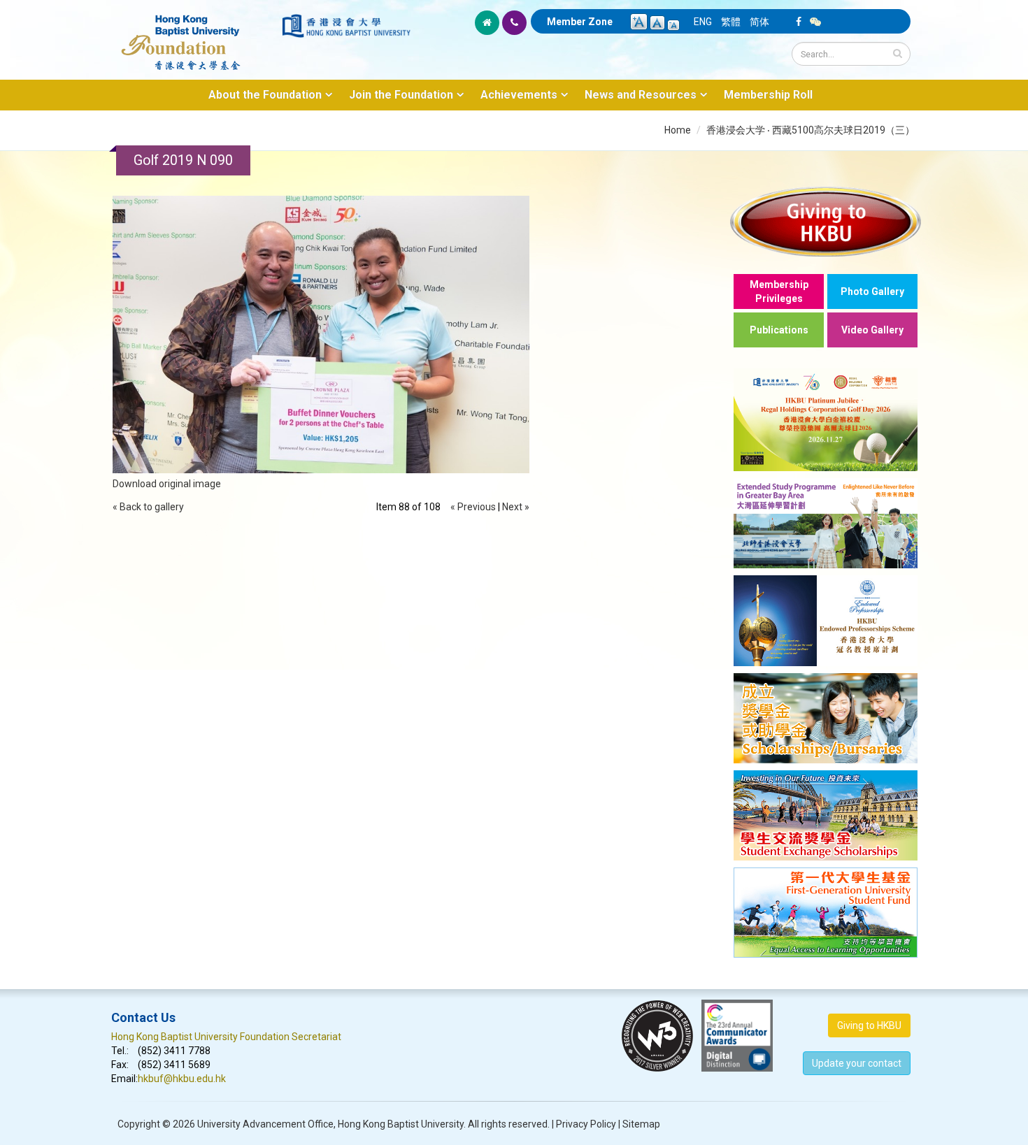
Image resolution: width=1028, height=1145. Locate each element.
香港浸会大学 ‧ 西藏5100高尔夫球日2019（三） (810, 130)
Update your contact (856, 1063)
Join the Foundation (401, 94)
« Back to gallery (148, 506)
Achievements (518, 94)
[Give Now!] (825, 221)
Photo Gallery (872, 291)
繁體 (731, 21)
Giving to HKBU (869, 1025)
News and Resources (641, 94)
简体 (759, 21)
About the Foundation (265, 94)
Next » (515, 506)
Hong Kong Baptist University (401, 1124)
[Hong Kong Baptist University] (346, 26)
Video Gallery (872, 330)
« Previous (473, 506)
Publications (779, 330)
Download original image (167, 483)
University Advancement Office (265, 1124)
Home (677, 130)
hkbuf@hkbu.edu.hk (182, 1078)
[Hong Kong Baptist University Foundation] (195, 35)
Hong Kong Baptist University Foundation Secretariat (226, 1036)
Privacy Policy (586, 1124)
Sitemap (641, 1124)
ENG (703, 21)
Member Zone (580, 21)
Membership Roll (768, 94)
